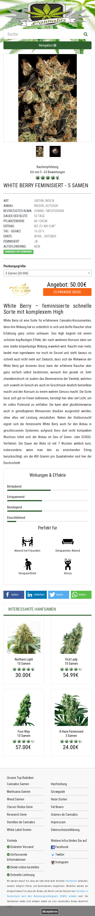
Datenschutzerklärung (65, 830)
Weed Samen (15, 799)
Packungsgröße (14, 266)
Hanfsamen (71, 881)
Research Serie (17, 814)
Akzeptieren (49, 911)
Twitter (59, 854)
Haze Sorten (59, 799)
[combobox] (47, 273)
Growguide (58, 791)
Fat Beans (57, 807)
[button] (13, 595)
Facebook (61, 847)
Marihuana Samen (18, 791)
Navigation (46, 45)
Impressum (58, 822)
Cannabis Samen (18, 784)
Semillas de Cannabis (21, 822)
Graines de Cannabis (64, 814)
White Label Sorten (19, 830)
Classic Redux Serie (20, 807)
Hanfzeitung (59, 784)
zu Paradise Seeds (67, 292)
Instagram (61, 862)
